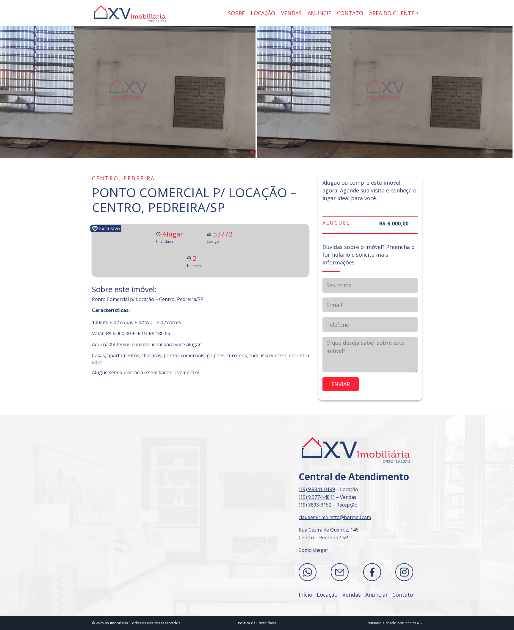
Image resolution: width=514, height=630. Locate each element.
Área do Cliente (391, 13)
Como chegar (313, 550)
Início (305, 594)
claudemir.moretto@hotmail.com (335, 517)
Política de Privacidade (257, 623)
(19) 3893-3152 (315, 505)
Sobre (236, 13)
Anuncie (319, 13)
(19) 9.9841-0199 (317, 489)
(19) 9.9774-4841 (317, 497)
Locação (263, 13)
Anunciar (376, 594)
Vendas (291, 13)
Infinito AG (413, 623)
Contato (350, 13)
